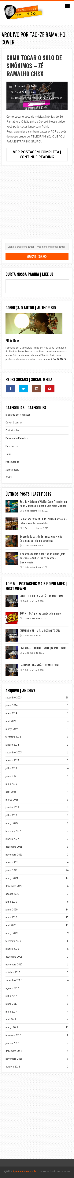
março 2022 (12, 823)
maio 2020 (11, 917)
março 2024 (12, 729)
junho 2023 (11, 776)
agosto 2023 (12, 760)
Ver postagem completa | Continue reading (40, 155)
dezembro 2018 (14, 956)
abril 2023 (11, 791)
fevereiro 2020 (13, 941)
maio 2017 (11, 1011)
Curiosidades (12, 430)
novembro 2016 (14, 1058)
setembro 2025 (14, 697)
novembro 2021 (14, 854)
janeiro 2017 (12, 1043)
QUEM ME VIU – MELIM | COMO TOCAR (40, 630)
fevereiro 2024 (13, 736)
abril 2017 (11, 1019)
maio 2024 (11, 713)
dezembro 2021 (14, 846)
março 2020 (12, 933)
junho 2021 (11, 870)
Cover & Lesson (14, 422)
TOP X (9, 477)
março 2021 (12, 878)
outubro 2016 (13, 1066)
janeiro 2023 (12, 807)
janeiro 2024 (12, 744)
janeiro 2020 (12, 948)
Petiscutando (12, 461)
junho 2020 (11, 909)
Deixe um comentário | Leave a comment (38, 98)
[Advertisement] (37, 205)
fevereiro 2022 (13, 831)
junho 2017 (11, 1003)
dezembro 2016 (14, 1051)
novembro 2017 (14, 964)
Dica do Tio (12, 446)
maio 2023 (11, 784)
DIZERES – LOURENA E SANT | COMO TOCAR (43, 648)
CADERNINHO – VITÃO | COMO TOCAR (39, 665)
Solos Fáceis (29, 92)
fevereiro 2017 (13, 1035)
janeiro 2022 (12, 839)
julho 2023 (11, 768)
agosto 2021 (12, 862)
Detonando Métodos (17, 438)
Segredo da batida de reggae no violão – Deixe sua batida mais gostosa (42, 538)
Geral (18, 92)
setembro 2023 (14, 752)
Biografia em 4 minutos (18, 414)
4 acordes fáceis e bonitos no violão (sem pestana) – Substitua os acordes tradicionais (42, 558)
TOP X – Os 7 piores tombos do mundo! (40, 613)
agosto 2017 (12, 988)
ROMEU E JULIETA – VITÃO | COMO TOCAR (42, 596)
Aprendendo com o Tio (25, 1171)
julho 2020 (11, 901)
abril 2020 (11, 925)
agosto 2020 (12, 894)
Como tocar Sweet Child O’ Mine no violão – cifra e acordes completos (43, 521)
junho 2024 (11, 705)
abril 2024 (11, 721)
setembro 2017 (14, 980)
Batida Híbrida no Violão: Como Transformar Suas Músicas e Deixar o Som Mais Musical (44, 503)
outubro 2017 (13, 972)
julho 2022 (11, 815)
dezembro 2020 (14, 886)
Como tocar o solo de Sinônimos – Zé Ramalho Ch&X (34, 65)
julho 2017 (11, 996)
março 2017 (12, 1027)
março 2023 (12, 799)
